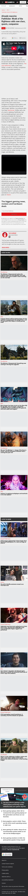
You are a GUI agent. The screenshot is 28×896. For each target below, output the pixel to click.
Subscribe (23, 2)
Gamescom (12, 6)
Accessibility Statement (7, 880)
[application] (14, 163)
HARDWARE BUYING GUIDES (7, 790)
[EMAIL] (10, 237)
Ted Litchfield (11, 28)
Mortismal (11, 110)
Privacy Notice (21, 220)
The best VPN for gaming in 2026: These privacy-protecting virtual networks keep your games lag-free (14, 804)
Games (3, 10)
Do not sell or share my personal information (13, 886)
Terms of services (19, 218)
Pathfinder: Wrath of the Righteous (9, 12)
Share (5, 38)
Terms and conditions (7, 867)
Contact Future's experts (8, 863)
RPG (8, 10)
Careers (4, 883)
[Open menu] (2, 2)
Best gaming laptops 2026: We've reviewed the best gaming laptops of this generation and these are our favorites (14, 813)
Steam (9, 195)
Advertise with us (6, 876)
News (3, 28)
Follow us (16, 38)
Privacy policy (5, 870)
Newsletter (23, 38)
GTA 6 (20, 6)
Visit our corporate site (13, 849)
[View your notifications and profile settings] (13, 2)
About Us (4, 860)
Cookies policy (5, 873)
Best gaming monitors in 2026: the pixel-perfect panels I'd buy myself (14, 839)
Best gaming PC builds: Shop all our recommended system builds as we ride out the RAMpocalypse (14, 831)
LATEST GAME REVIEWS (20, 790)
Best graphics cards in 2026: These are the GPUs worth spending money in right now (15, 823)
